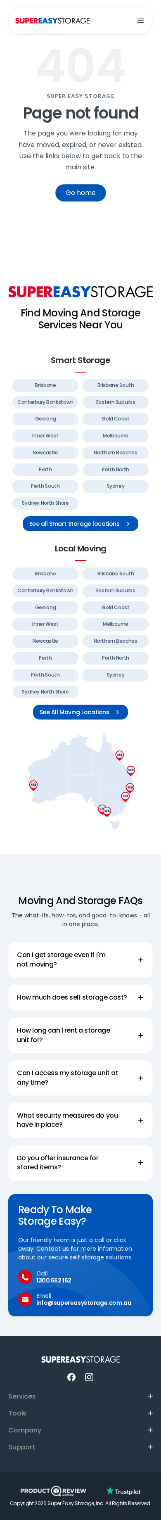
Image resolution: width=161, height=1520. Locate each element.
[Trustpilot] (123, 1491)
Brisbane (45, 385)
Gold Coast (115, 418)
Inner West (45, 435)
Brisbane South (115, 385)
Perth (45, 469)
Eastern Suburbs (115, 402)
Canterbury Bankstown (45, 402)
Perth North (115, 469)
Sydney (116, 485)
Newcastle (45, 452)
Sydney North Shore (45, 502)
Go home (81, 192)
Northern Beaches (115, 452)
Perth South (45, 485)
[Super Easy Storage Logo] (80, 291)
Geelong (45, 418)
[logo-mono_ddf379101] (53, 1491)
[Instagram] (89, 1377)
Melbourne (115, 435)
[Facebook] (71, 1377)
